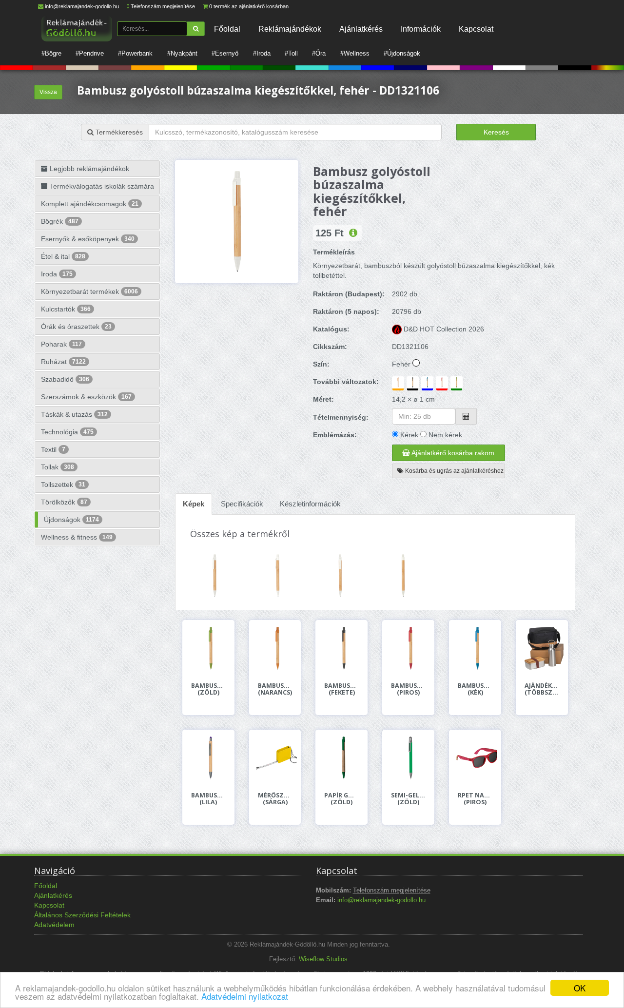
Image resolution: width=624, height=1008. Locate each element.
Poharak (61, 344)
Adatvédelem (54, 925)
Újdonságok (71, 519)
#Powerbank (135, 53)
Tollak (57, 467)
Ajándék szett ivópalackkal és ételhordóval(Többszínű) (542, 689)
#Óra (319, 53)
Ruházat (63, 362)
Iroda (57, 274)
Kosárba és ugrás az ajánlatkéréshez (454, 470)
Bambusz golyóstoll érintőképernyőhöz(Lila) (208, 799)
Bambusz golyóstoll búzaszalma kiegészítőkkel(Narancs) (275, 689)
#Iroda (262, 53)
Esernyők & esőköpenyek (88, 239)
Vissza (48, 92)
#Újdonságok (402, 53)
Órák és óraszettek (76, 326)
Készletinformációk (310, 504)
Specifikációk (242, 504)
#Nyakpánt (182, 53)
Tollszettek (63, 484)
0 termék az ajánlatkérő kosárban (249, 6)
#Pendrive (90, 53)
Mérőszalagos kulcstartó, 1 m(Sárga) (275, 799)
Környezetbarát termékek (89, 291)
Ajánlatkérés (361, 28)
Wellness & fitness (77, 537)
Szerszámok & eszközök (86, 397)
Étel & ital (63, 256)
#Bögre (51, 53)
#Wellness (355, 53)
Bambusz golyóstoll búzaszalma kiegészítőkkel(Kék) (475, 689)
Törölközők (64, 502)
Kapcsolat (476, 28)
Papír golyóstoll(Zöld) (341, 799)
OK (579, 988)
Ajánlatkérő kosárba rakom (452, 453)
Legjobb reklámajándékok (88, 169)
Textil (53, 449)
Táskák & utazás (74, 414)
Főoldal (227, 28)
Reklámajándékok (289, 28)
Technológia (67, 432)
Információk (421, 28)
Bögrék (59, 221)
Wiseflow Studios (323, 959)
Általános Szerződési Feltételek (82, 915)
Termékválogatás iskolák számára (101, 186)
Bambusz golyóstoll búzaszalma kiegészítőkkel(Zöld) (208, 689)
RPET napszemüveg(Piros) (475, 799)
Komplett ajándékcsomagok (89, 204)
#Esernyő (225, 53)
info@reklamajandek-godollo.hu (82, 6)
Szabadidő (65, 379)
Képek (193, 504)
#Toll (291, 53)
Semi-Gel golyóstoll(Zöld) (408, 799)
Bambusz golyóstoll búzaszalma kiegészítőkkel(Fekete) (341, 689)
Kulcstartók (66, 309)
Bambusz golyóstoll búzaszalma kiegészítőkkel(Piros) (408, 689)
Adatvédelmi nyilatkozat (244, 996)
